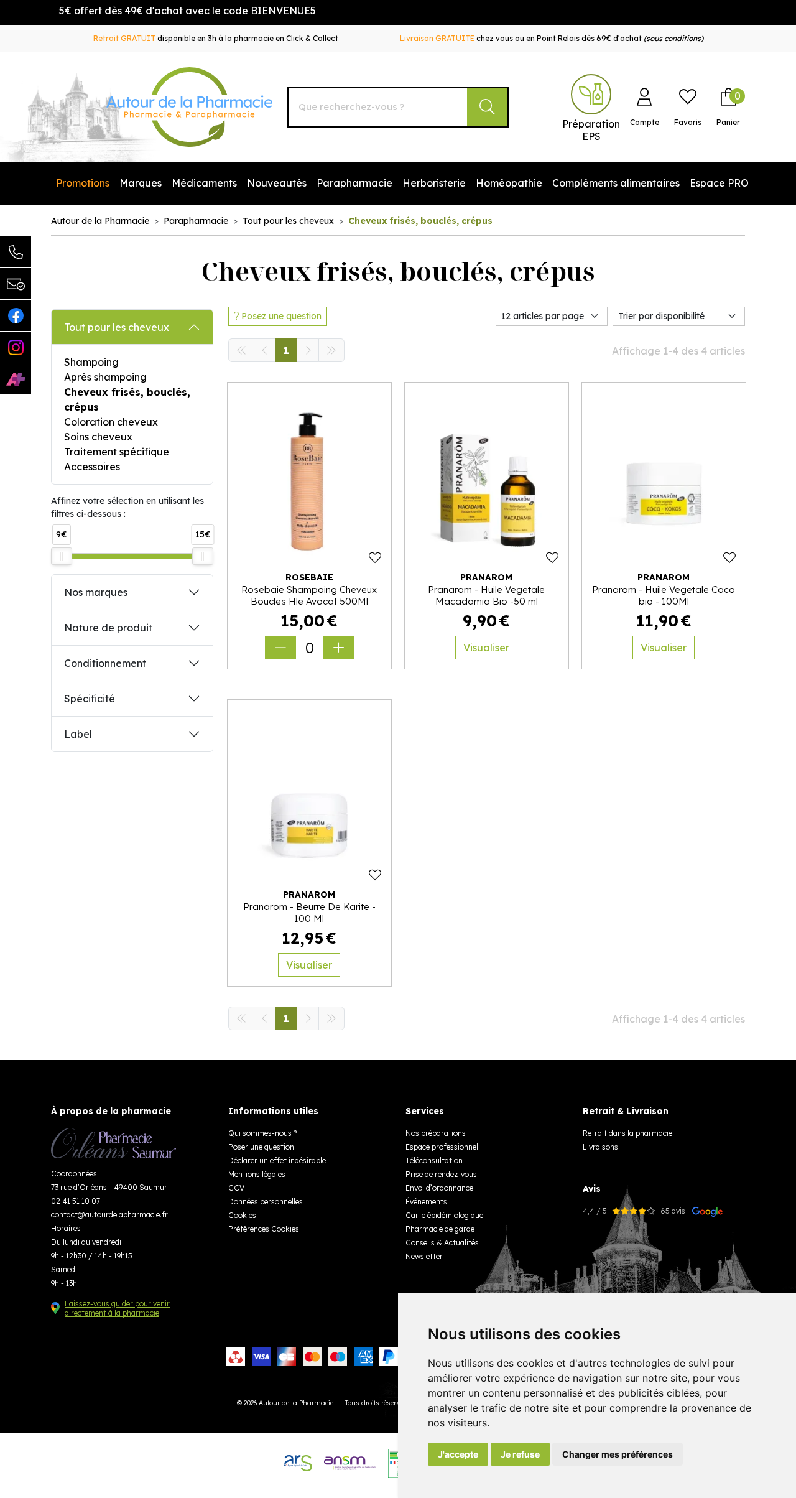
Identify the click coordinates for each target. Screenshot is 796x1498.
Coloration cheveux (111, 422)
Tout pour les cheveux (116, 327)
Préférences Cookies (263, 1229)
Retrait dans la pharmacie (627, 1133)
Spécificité (89, 698)
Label (78, 734)
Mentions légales (256, 1174)
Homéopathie (509, 183)
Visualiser (486, 647)
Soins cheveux (98, 436)
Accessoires (92, 466)
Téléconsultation (434, 1160)
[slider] (61, 556)
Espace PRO (719, 183)
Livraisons (600, 1146)
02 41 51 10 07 (75, 1201)
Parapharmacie (354, 183)
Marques (140, 183)
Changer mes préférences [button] (617, 1454)
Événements (426, 1201)
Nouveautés (277, 183)
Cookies (242, 1215)
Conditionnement (105, 663)
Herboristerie (434, 183)
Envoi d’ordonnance (439, 1188)
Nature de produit (108, 627)
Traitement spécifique (116, 451)
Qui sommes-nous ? (262, 1133)
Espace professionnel (441, 1146)
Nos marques (95, 592)
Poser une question (261, 1146)
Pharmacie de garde (439, 1229)
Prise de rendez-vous (441, 1174)
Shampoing (91, 362)
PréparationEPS (591, 130)
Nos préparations (435, 1133)
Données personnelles (265, 1201)
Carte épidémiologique (444, 1215)
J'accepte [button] (458, 1454)
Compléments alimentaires (616, 183)
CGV (236, 1188)
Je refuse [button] (520, 1454)
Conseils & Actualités (442, 1242)
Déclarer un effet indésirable (277, 1160)
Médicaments (204, 183)
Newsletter (424, 1256)
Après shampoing (105, 377)
